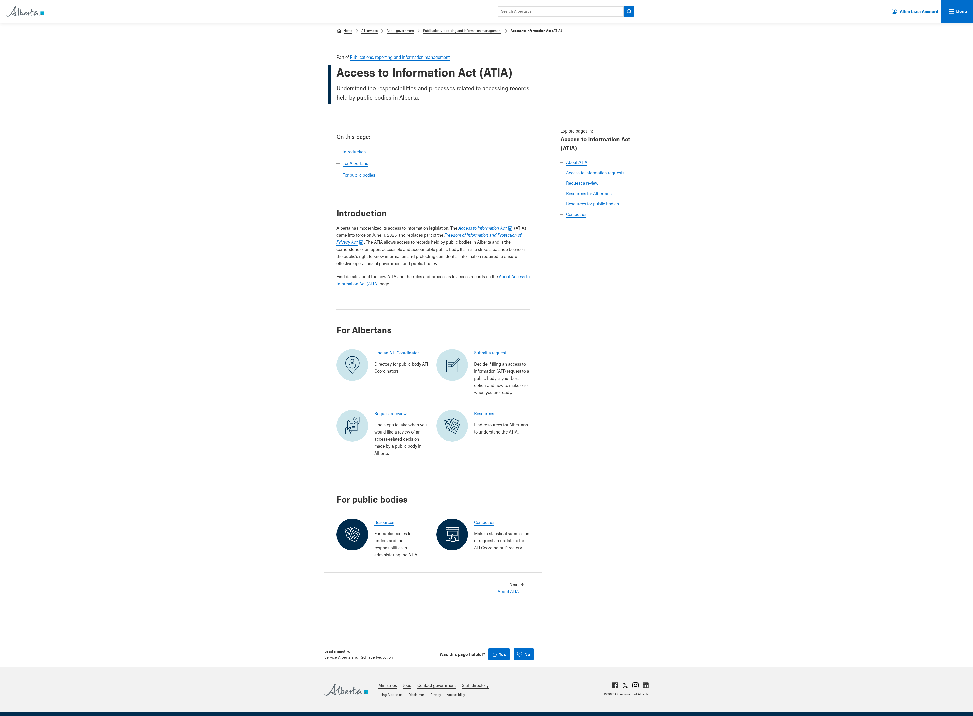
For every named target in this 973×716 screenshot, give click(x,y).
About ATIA (576, 162)
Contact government (436, 685)
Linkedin (646, 685)
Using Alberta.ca (390, 694)
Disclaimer (416, 694)
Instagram (635, 685)
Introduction (354, 151)
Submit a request (490, 352)
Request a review (582, 183)
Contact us (576, 214)
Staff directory (475, 685)
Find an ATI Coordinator (396, 352)
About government (400, 30)
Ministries (387, 685)
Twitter (625, 685)
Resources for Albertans (589, 193)
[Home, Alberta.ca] (24, 11)
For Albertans (355, 163)
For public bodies (359, 175)
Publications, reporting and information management (462, 30)
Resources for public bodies (592, 203)
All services (369, 30)
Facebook (615, 685)
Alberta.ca (346, 690)
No (527, 654)
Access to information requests (595, 172)
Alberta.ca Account (919, 11)
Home (348, 30)
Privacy (435, 694)
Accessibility (456, 694)
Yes (502, 654)
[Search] (629, 11)
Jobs (407, 685)
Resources (484, 413)
